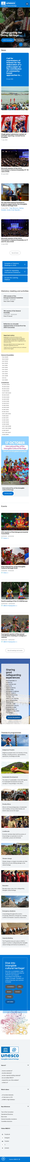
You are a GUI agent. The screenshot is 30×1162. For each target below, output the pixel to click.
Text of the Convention (7, 1112)
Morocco (15, 208)
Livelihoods (5, 831)
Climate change (7, 858)
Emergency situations (8, 911)
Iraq (11, 208)
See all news (15, 253)
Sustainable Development (10, 777)
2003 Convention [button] (7, 40)
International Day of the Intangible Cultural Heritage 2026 (13, 567)
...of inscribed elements (7, 1095)
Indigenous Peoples (8, 750)
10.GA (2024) (5, 359)
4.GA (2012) (5, 371)
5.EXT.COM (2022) (6, 393)
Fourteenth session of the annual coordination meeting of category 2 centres (13, 635)
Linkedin (7, 1148)
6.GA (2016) (5, 367)
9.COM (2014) (5, 409)
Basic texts (4, 1116)
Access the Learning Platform (11, 278)
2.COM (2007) (5, 430)
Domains (17, 991)
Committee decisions (6, 1121)
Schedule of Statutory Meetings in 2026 (11, 264)
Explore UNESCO (14, 1159)
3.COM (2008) (5, 424)
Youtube (7, 1141)
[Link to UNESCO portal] (10, 3)
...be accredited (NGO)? (7, 1077)
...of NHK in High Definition (8, 1099)
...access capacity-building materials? (11, 1075)
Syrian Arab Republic (13, 210)
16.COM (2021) (5, 395)
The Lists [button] (20, 40)
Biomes (9, 991)
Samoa (21, 208)
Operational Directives (7, 1114)
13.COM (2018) (5, 401)
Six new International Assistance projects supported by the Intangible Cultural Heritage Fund (14, 204)
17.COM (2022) (5, 390)
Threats (9, 996)
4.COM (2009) (5, 422)
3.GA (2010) (5, 373)
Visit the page (8, 493)
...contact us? (4, 1082)
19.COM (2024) (5, 386)
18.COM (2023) (5, 388)
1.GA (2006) (5, 380)
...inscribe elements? (6, 1073)
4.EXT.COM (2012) (6, 413)
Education (5, 885)
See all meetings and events (15, 650)
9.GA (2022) (5, 361)
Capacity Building (7, 938)
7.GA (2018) (5, 365)
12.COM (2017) (5, 403)
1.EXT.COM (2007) (6, 432)
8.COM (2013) (5, 411)
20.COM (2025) (6, 384)
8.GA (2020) (5, 363)
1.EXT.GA (4, 377)
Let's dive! (10, 1001)
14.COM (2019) (5, 399)
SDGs (19, 986)
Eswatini (3, 210)
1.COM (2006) (5, 434)
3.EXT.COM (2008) (6, 426)
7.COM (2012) (5, 415)
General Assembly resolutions (9, 1119)
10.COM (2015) (5, 407)
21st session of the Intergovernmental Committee (14, 532)
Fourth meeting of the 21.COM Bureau (14, 601)
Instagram (7, 1137)
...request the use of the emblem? (10, 1080)
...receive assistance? (6, 1070)
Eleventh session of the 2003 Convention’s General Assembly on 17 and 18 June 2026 (14, 240)
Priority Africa (6, 804)
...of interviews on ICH (7, 1097)
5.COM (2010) (5, 420)
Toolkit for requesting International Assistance (12, 271)
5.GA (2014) (5, 369)
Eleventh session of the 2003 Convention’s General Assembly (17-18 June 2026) (14, 170)
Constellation (10, 986)
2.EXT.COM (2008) (6, 428)
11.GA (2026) (5, 357)
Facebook (7, 1134)
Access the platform (14, 717)
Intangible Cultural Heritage (9, 5)
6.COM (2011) (5, 417)
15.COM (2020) (5, 397)
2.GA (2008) (5, 375)
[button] (3, 1158)
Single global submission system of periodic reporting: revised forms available (13, 135)
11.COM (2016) (5, 405)
